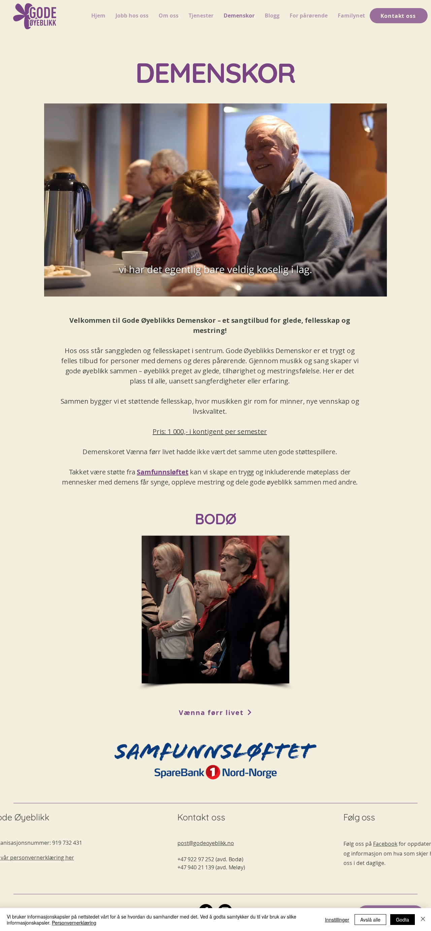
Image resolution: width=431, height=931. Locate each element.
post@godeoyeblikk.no (205, 843)
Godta (402, 919)
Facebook (385, 843)
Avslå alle (370, 919)
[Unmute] (64, 287)
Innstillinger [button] (337, 919)
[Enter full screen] (377, 287)
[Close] (423, 919)
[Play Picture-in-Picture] (366, 287)
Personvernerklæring (74, 922)
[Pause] (52, 287)
